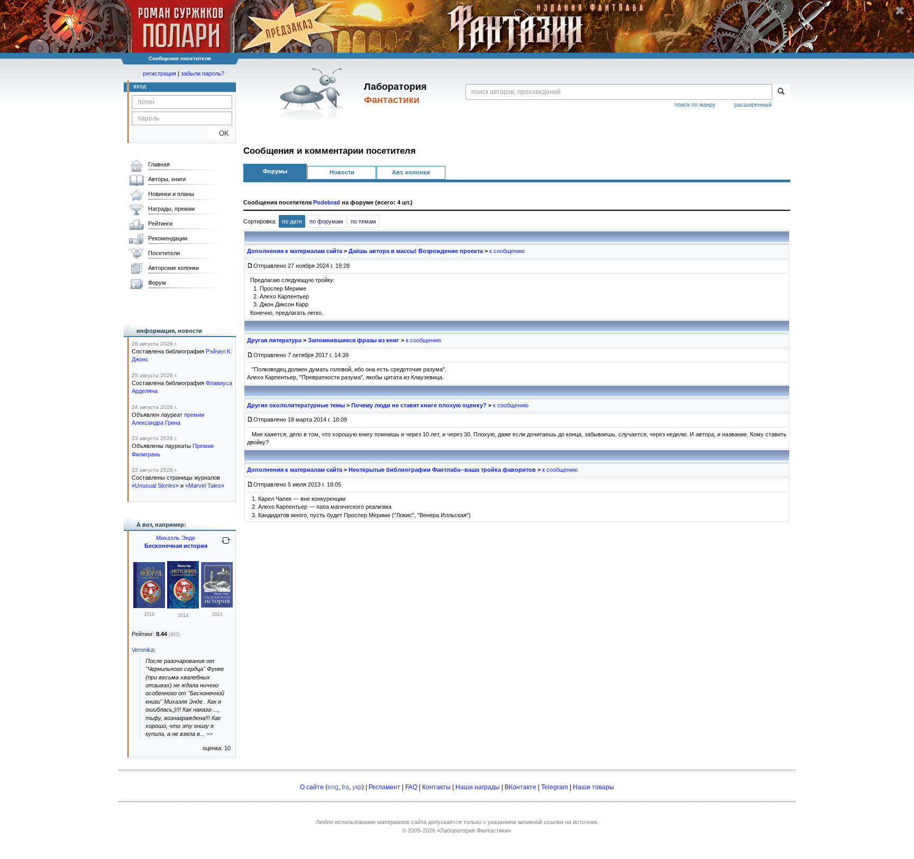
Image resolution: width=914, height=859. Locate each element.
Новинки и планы (171, 194)
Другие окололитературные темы (296, 405)
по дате (292, 221)
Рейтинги (160, 223)
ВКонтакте (520, 787)
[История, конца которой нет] (149, 606)
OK (220, 133)
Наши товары (593, 787)
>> (209, 734)
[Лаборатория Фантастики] (313, 93)
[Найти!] (781, 92)
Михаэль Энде (175, 538)
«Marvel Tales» (204, 485)
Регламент (384, 787)
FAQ (411, 787)
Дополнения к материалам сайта (294, 251)
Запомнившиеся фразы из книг (353, 340)
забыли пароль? (202, 73)
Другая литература (274, 340)
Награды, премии (171, 209)
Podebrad (326, 202)
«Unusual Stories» (155, 485)
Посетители (164, 253)
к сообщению (507, 251)
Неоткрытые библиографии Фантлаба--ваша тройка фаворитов (442, 469)
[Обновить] (226, 544)
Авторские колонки (173, 268)
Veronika (143, 650)
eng (333, 787)
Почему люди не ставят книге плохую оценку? (419, 405)
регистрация (159, 73)
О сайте (312, 787)
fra (345, 787)
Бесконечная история (175, 546)
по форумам (326, 221)
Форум (157, 282)
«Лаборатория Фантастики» (474, 830)
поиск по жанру (695, 104)
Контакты (436, 787)
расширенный (753, 104)
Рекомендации (167, 238)
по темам (363, 221)
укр (357, 787)
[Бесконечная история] (217, 605)
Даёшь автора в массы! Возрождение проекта (416, 251)
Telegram (554, 787)
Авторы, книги (167, 179)
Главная (159, 164)
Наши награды (477, 787)
